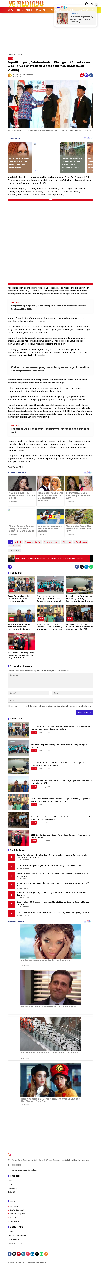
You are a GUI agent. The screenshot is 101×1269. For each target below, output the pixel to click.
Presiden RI (15, 545)
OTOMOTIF (12, 1188)
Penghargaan (81, 542)
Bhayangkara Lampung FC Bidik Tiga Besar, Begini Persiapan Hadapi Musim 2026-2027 (19, 626)
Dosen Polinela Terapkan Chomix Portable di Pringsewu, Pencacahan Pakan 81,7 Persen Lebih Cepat (79, 626)
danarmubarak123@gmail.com (25, 1170)
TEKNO (10, 1184)
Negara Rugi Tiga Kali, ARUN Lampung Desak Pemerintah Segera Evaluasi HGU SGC (48, 307)
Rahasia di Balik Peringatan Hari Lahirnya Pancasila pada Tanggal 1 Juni (50, 430)
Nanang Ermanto (52, 542)
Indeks (10, 1231)
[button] (86, 3)
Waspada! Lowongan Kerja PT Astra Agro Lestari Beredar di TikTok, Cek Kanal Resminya (51, 894)
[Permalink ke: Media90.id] (10, 75)
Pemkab (67, 542)
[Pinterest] (19, 1254)
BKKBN (19, 542)
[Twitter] (82, 567)
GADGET (13, 1217)
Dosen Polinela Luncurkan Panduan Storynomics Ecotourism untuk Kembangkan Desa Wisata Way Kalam (20, 598)
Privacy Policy (13, 1239)
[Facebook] (77, 567)
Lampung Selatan (34, 542)
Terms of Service (15, 1243)
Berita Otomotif (17, 1210)
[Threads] (37, 1254)
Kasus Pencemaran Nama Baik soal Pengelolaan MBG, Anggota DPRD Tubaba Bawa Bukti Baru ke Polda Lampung (50, 626)
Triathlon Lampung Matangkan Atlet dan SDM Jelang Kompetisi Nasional (49, 598)
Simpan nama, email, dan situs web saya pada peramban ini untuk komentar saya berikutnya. (51, 706)
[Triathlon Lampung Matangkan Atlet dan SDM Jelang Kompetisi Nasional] (50, 585)
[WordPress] (23, 1254)
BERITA (10, 58)
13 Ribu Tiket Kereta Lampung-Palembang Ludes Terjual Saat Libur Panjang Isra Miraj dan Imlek (50, 369)
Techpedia (14, 1221)
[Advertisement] (54, 32)
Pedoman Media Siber (17, 1235)
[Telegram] (86, 567)
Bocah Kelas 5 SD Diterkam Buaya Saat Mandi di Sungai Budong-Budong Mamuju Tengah (53, 903)
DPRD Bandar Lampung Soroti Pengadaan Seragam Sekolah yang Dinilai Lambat (21, 655)
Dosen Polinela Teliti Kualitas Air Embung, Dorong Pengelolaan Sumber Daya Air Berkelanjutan (79, 598)
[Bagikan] (91, 75)
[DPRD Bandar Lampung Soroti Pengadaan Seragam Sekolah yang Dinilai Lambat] (21, 641)
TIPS (9, 1196)
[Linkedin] (32, 1254)
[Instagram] (28, 1254)
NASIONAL (12, 1192)
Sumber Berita (14, 551)
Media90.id (17, 74)
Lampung (14, 1206)
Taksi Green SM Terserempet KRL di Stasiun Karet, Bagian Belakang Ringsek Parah (53, 912)
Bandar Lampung (17, 1214)
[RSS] (46, 1254)
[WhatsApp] (91, 567)
